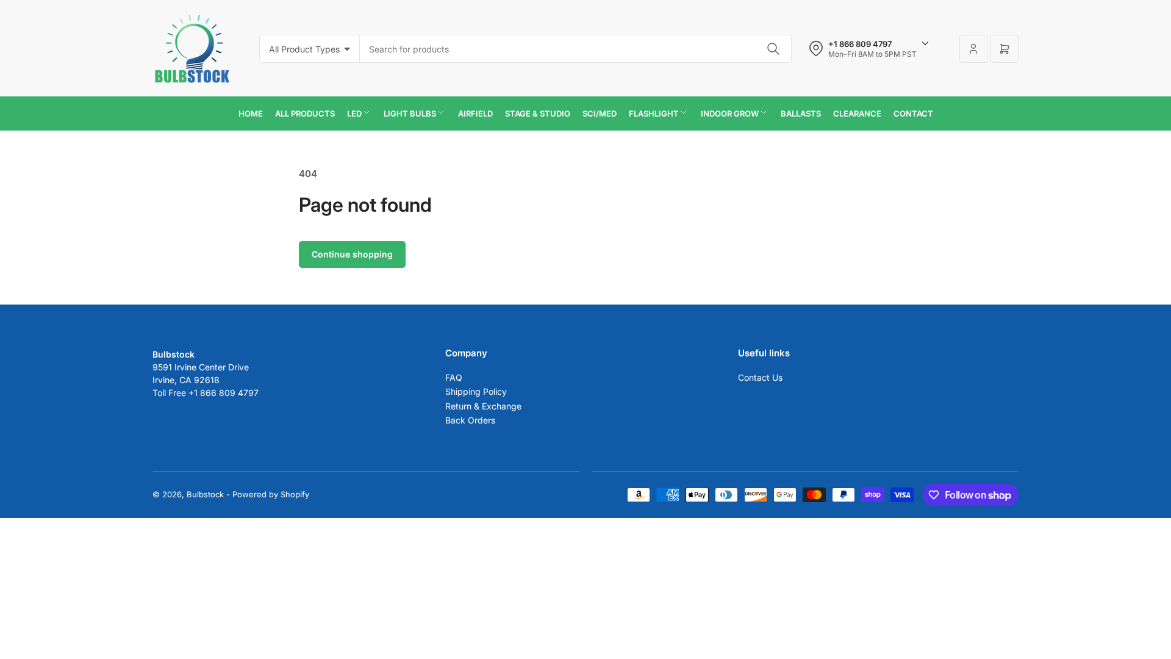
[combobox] (576, 49)
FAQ (453, 377)
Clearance (857, 113)
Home (250, 113)
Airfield (475, 113)
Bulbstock (205, 494)
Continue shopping (352, 254)
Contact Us (760, 377)
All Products (305, 113)
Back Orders (470, 420)
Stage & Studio (537, 113)
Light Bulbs (410, 113)
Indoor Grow (730, 113)
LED (354, 113)
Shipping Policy (476, 391)
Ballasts (801, 113)
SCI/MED (599, 113)
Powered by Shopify (270, 494)
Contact (913, 113)
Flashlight (654, 113)
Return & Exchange (483, 406)
